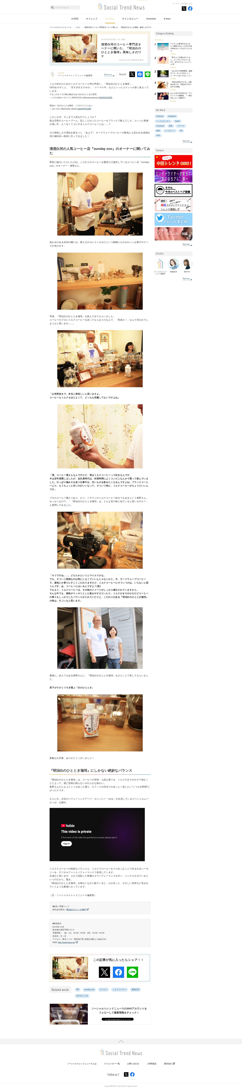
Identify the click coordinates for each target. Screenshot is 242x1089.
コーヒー (103, 989)
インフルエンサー (163, 121)
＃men (166, 19)
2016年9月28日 (84, 109)
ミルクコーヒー (119, 989)
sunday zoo (89, 989)
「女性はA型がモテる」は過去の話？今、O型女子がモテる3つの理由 (181, 84)
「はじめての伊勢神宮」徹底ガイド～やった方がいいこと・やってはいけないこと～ (181, 73)
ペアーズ (180, 126)
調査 (170, 126)
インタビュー (170, 131)
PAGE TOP (121, 1041)
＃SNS (74, 19)
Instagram (172, 116)
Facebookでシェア (140, 74)
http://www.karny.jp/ (66, 942)
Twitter (177, 121)
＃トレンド (92, 19)
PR (77, 989)
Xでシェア (132, 74)
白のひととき (82, 996)
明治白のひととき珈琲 (76, 909)
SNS (158, 135)
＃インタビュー (130, 19)
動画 (158, 131)
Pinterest (159, 116)
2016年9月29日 (105, 97)
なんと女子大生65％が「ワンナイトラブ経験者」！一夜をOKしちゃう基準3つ (181, 95)
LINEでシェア (147, 74)
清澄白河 (135, 989)
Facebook (160, 126)
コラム (174, 54)
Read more (108, 74)
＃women (151, 19)
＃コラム (110, 19)
